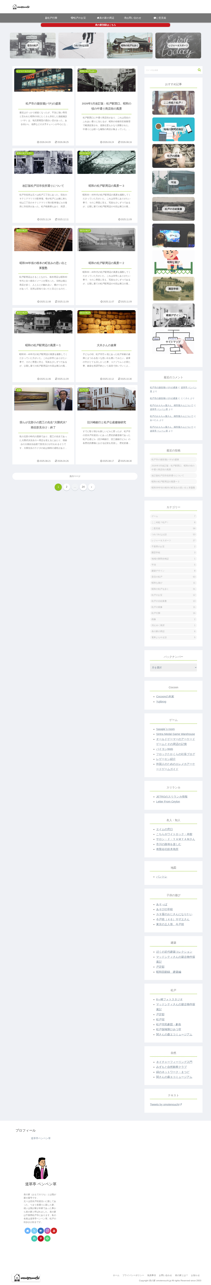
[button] (198, 70)
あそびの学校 (164, 909)
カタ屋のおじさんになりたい (174, 914)
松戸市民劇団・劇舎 (168, 1024)
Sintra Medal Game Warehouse (175, 734)
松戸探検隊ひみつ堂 (168, 1029)
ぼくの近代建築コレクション (174, 951)
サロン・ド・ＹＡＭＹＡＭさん (175, 839)
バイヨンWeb (164, 749)
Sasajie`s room (165, 729)
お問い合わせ (165, 1275)
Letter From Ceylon (168, 801)
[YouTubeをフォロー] (54, 1231)
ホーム (116, 1275)
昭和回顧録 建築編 (168, 971)
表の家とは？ (181, 1275)
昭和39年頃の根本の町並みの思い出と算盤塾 (173, 487)
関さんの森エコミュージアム (174, 1034)
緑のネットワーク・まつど (173, 1072)
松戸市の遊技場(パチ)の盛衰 (163, 387)
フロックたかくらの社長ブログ (175, 754)
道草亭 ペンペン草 (159, 409)
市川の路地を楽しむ (168, 844)
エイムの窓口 (164, 829)
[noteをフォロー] (34, 1238)
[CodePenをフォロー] (47, 1238)
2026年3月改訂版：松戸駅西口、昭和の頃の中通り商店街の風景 (173, 467)
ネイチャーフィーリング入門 (174, 1062)
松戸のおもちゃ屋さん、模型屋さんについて (171, 405)
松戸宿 (160, 1019)
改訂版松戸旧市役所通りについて (168, 475)
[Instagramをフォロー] (47, 1231)
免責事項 (151, 1275)
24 (83, 487)
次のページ (75, 476)
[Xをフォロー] (34, 1231)
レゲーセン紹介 (166, 759)
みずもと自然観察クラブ (171, 1066)
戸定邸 (160, 966)
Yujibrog (161, 701)
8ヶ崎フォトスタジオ (169, 999)
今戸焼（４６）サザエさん (173, 919)
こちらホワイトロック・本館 (174, 834)
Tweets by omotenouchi (164, 1104)
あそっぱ (161, 904)
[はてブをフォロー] (41, 1231)
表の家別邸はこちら (105, 24)
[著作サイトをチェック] (28, 1231)
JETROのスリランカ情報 (172, 796)
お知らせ (195, 1275)
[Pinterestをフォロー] (41, 1238)
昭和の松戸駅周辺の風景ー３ (166, 481)
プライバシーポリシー (133, 1275)
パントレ (161, 876)
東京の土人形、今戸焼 (170, 924)
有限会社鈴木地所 (167, 849)
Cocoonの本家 (165, 696)
